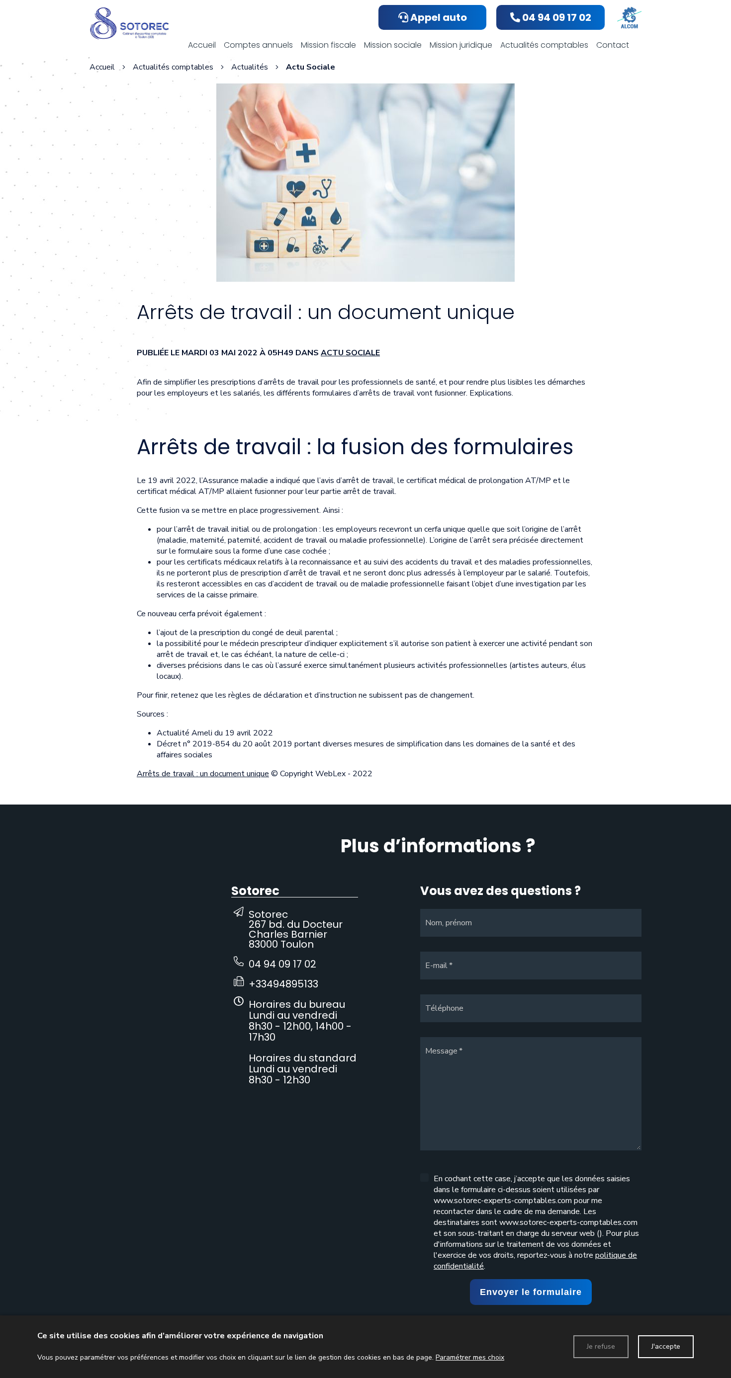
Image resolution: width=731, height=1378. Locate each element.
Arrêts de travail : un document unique (203, 773)
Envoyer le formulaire (531, 1292)
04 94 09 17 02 (282, 964)
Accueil (102, 67)
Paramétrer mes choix (470, 1357)
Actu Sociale (350, 352)
